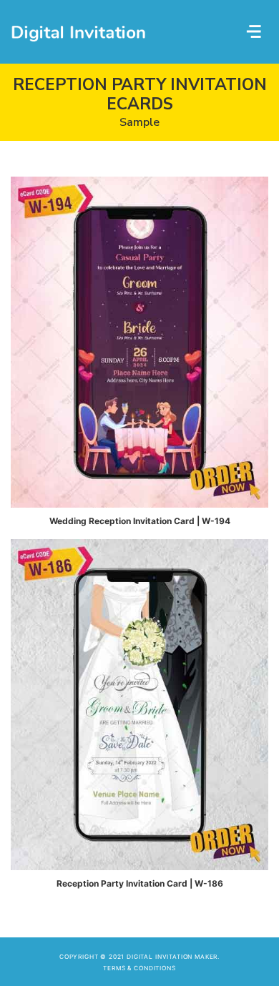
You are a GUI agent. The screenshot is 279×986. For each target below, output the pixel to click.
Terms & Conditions (139, 968)
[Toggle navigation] (254, 31)
